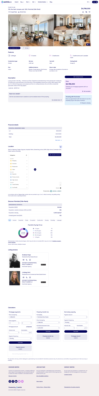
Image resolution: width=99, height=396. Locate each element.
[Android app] (22, 381)
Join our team (40, 367)
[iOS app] (19, 381)
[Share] (83, 12)
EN (88, 2)
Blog (51, 2)
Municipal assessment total (43, 325)
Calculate (20, 342)
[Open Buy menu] (23, 2)
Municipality (39, 314)
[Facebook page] (13, 381)
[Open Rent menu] (29, 2)
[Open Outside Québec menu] (47, 2)
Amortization (24, 330)
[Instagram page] (10, 381)
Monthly (12, 338)
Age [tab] (10, 220)
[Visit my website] (30, 260)
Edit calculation (87, 91)
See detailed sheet (56, 100)
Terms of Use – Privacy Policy (43, 387)
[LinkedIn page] (16, 381)
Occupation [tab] (32, 220)
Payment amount (68, 314)
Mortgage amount (13, 326)
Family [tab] (26, 220)
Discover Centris (14, 367)
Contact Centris (69, 367)
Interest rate (12, 330)
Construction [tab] (40, 220)
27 (89, 44)
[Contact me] (23, 260)
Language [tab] (59, 220)
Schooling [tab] (53, 220)
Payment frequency (13, 336)
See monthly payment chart (19, 354)
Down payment (12, 320)
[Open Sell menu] (35, 2)
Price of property (13, 314)
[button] (31, 30)
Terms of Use (21, 194)
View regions (39, 381)
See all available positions (42, 376)
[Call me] (26, 260)
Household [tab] (20, 220)
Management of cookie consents (72, 387)
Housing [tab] (46, 220)
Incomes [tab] (14, 220)
